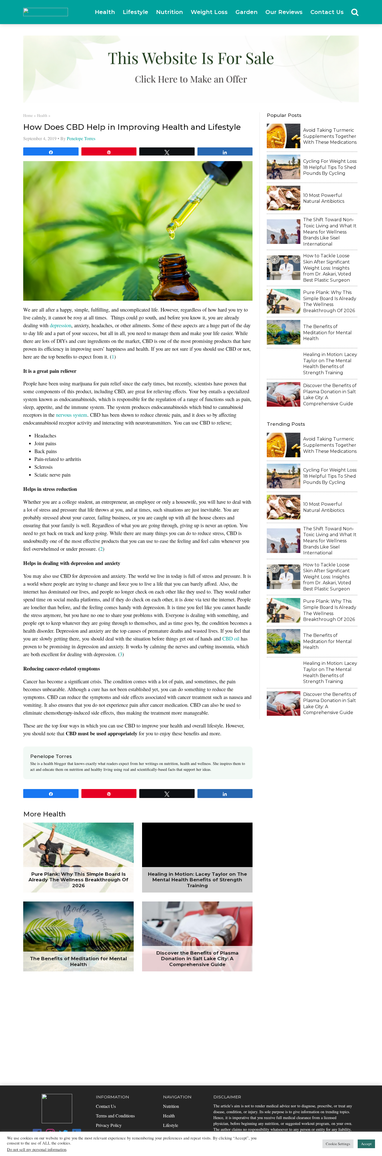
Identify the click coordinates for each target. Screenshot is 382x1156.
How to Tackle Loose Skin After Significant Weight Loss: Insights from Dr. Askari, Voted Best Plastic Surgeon (327, 267)
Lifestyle (135, 12)
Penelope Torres (81, 138)
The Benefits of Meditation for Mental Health (327, 332)
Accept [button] (366, 1143)
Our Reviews (284, 12)
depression (60, 325)
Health (105, 12)
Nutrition (169, 12)
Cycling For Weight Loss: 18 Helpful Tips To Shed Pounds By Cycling (330, 167)
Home (28, 115)
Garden (246, 12)
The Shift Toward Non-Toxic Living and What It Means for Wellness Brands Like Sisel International (330, 231)
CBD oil (230, 638)
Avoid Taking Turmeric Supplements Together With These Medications (330, 136)
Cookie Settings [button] (338, 1143)
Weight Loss (209, 12)
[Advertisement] (191, 1032)
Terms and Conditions (115, 1116)
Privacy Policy (109, 1125)
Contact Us (327, 12)
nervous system (71, 414)
